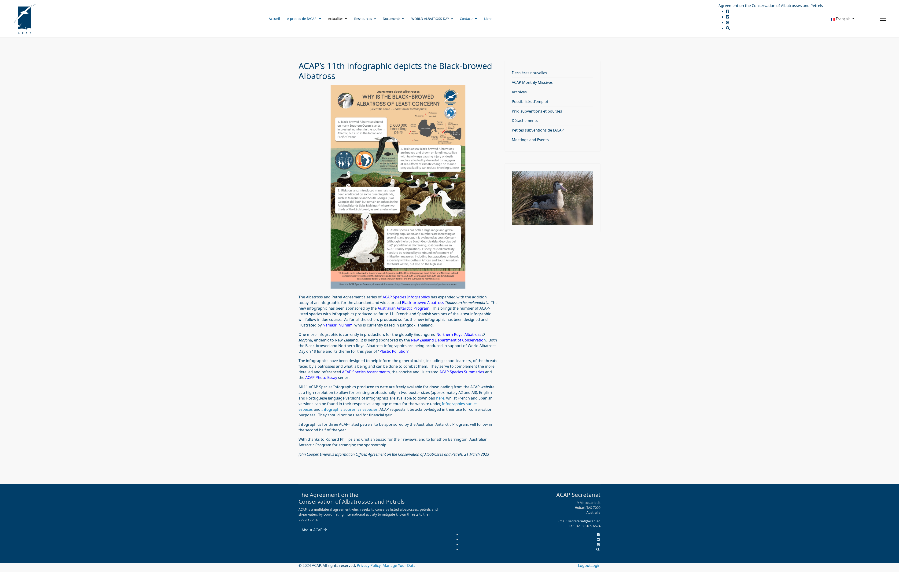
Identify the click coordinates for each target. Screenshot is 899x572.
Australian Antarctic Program (403, 308)
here (440, 398)
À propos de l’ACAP (302, 18)
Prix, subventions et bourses (537, 111)
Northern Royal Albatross (458, 334)
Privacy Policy (369, 565)
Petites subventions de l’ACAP (538, 130)
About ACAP (313, 529)
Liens (488, 18)
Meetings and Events (530, 139)
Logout (584, 565)
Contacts (466, 18)
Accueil (274, 18)
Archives (519, 92)
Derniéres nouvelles (529, 72)
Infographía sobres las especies (349, 409)
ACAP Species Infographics (406, 297)
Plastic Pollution (393, 351)
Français (843, 18)
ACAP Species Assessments (366, 371)
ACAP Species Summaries (461, 371)
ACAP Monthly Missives (532, 82)
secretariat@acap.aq (584, 521)
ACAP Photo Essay (321, 377)
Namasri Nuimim (338, 325)
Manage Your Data (399, 565)
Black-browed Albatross (423, 302)
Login (596, 565)
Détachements (525, 120)
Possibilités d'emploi (530, 101)
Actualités (335, 18)
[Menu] (883, 18)
